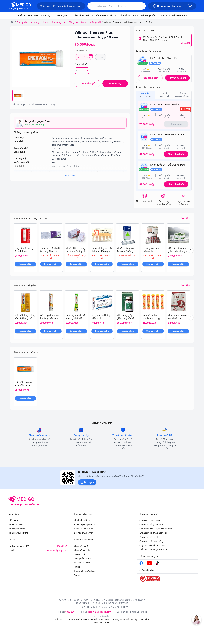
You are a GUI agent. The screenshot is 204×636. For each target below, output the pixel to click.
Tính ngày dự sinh (17, 528)
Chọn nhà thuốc (176, 154)
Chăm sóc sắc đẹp (82, 546)
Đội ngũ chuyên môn (83, 533)
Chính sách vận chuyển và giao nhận (155, 528)
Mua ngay (115, 83)
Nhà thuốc (165, 15)
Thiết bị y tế (79, 554)
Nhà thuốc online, (96, 619)
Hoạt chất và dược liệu (84, 571)
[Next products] (190, 250)
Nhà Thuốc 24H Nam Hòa (163, 58)
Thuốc (77, 567)
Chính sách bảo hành (148, 537)
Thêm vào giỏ (87, 83)
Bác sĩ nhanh (105, 622)
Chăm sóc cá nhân (82, 550)
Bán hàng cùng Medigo (84, 524)
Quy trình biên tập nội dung (152, 545)
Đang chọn (176, 124)
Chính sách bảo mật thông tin (152, 541)
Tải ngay (89, 482)
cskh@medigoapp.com (56, 550)
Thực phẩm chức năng (28, 22)
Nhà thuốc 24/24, (62, 619)
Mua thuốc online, (79, 619)
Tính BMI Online (16, 524)
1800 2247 (62, 546)
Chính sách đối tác (82, 520)
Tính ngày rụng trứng (18, 533)
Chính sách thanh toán (149, 520)
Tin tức (77, 575)
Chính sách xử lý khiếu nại (151, 524)
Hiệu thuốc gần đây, (128, 619)
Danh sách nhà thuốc (83, 528)
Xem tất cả (185, 218)
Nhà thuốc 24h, (112, 619)
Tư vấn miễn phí (177, 77)
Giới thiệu (13, 520)
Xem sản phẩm (150, 77)
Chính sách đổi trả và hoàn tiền (153, 533)
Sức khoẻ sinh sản (82, 562)
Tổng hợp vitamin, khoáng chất (85, 22)
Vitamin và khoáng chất (54, 22)
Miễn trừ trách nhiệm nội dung (153, 549)
